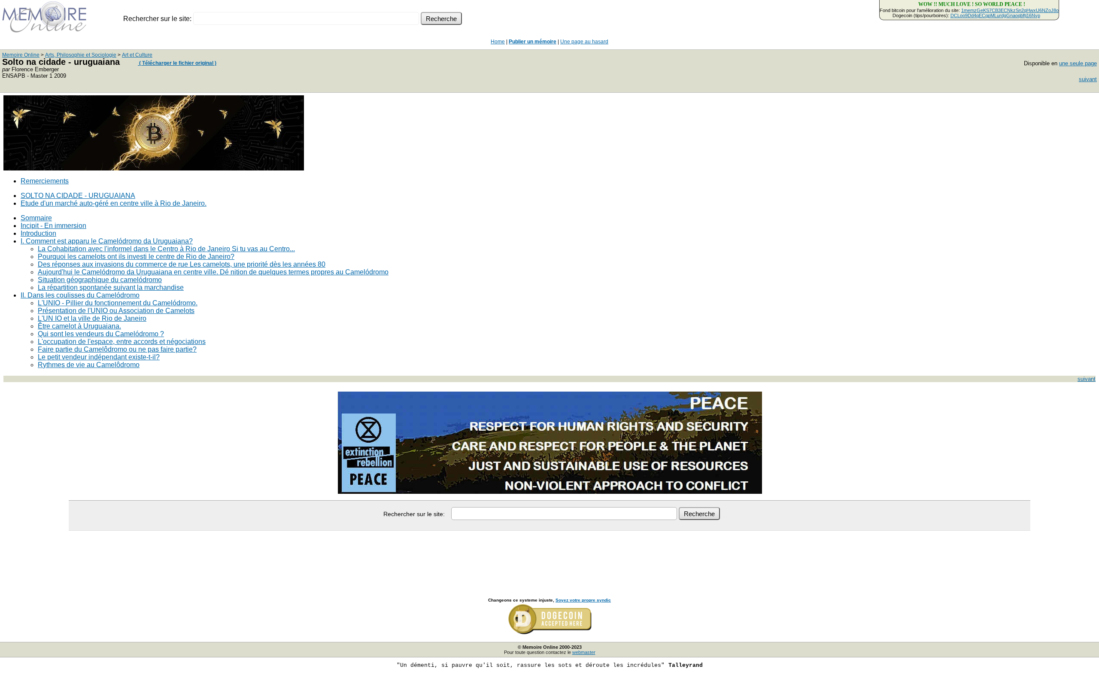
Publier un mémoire (532, 42)
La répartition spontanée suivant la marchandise (111, 287)
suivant (1088, 79)
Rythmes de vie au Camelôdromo (89, 364)
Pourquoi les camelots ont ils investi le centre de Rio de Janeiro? (136, 256)
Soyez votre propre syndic (583, 600)
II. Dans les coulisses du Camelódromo (80, 295)
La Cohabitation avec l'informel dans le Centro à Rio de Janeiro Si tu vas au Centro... (166, 248)
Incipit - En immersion (53, 225)
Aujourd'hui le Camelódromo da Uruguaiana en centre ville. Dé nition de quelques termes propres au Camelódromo (213, 272)
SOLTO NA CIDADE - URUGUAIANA (78, 195)
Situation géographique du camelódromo (100, 279)
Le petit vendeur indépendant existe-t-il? (99, 357)
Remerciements (45, 181)
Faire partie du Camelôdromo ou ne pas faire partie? (117, 349)
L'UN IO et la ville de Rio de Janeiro (92, 318)
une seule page (1078, 63)
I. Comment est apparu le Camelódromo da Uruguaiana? (107, 241)
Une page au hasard (584, 42)
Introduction (38, 233)
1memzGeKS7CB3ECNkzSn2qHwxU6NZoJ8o (1010, 10)
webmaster (583, 652)
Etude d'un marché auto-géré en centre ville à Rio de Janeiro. (113, 203)
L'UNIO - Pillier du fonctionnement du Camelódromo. (117, 303)
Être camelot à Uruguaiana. (79, 326)
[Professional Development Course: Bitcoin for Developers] (153, 168)
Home (498, 42)
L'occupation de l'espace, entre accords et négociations (122, 341)
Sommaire (36, 218)
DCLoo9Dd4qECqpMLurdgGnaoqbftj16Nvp (995, 15)
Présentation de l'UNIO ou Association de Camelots (116, 310)
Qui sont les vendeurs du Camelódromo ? (101, 333)
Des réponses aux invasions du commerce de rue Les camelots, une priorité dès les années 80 (181, 264)
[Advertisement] (549, 554)
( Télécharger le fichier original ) (177, 63)
